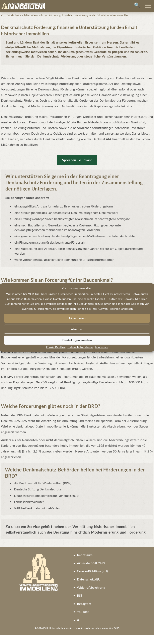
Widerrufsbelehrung (91, 587)
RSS (79, 595)
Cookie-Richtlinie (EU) (92, 571)
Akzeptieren (77, 318)
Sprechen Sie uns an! (77, 160)
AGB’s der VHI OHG (91, 563)
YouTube (83, 611)
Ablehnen (77, 329)
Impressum (101, 347)
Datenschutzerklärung (80, 347)
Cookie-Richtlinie (56, 347)
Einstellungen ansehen (77, 340)
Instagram (84, 603)
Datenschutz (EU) (89, 579)
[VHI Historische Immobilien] (23, 6)
